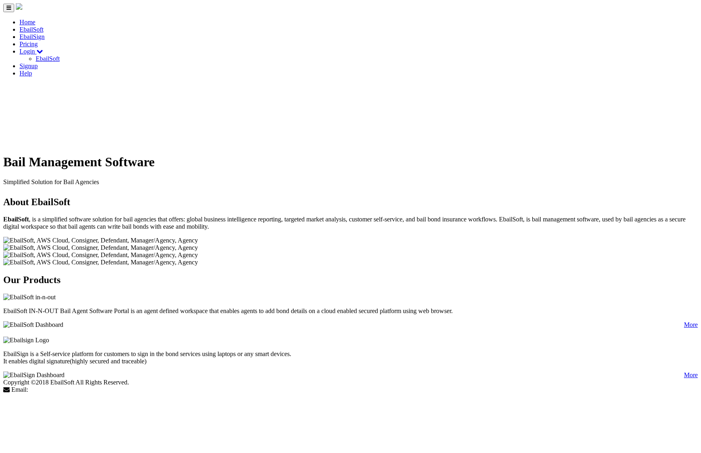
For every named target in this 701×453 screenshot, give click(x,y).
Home (27, 22)
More (691, 324)
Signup (28, 65)
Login (28, 51)
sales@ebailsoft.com (56, 389)
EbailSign (32, 36)
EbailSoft (31, 29)
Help (25, 73)
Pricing (28, 44)
